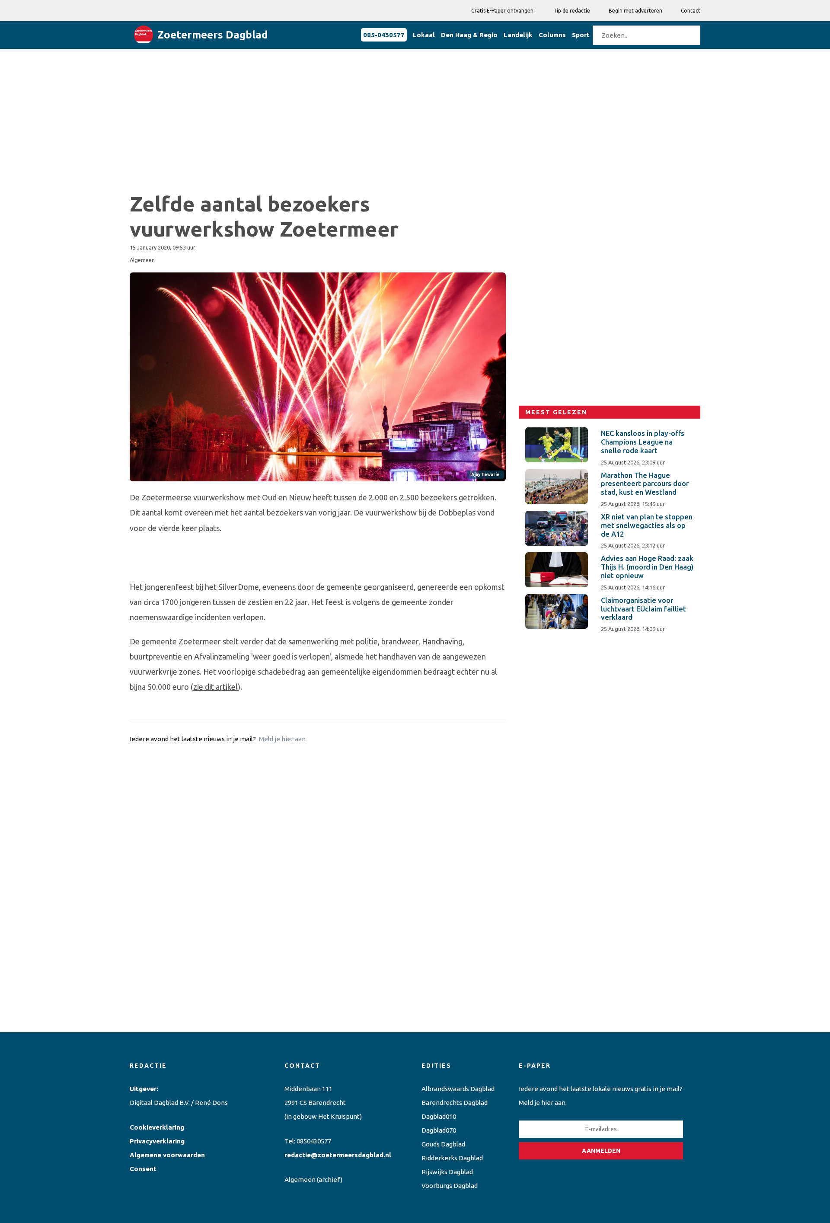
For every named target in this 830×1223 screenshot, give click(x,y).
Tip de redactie (571, 10)
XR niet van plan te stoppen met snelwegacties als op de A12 (647, 525)
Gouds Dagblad (443, 1144)
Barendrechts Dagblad (454, 1102)
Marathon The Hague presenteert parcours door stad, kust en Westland (645, 483)
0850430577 (314, 1141)
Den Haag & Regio (469, 34)
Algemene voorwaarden (167, 1155)
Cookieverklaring (157, 1127)
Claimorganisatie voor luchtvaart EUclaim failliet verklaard (643, 608)
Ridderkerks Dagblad (452, 1158)
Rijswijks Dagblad (447, 1171)
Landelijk (518, 34)
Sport (581, 34)
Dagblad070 (438, 1130)
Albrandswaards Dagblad (458, 1088)
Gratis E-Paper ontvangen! (503, 10)
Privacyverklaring (157, 1141)
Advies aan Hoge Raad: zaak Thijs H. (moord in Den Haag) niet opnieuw (647, 566)
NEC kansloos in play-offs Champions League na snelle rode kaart (642, 442)
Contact (690, 10)
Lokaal (424, 34)
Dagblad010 (438, 1116)
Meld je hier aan (282, 739)
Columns (552, 34)
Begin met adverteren (635, 10)
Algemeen (300, 1179)
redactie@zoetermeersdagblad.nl (337, 1155)
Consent (143, 1168)
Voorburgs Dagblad (449, 1185)
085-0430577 (384, 34)
